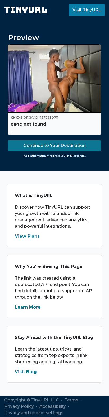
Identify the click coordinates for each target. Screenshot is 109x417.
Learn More (28, 307)
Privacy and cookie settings (33, 412)
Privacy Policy (19, 406)
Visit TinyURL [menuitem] (86, 9)
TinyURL (25, 10)
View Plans (27, 236)
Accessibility (53, 406)
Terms (72, 399)
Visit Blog (26, 371)
